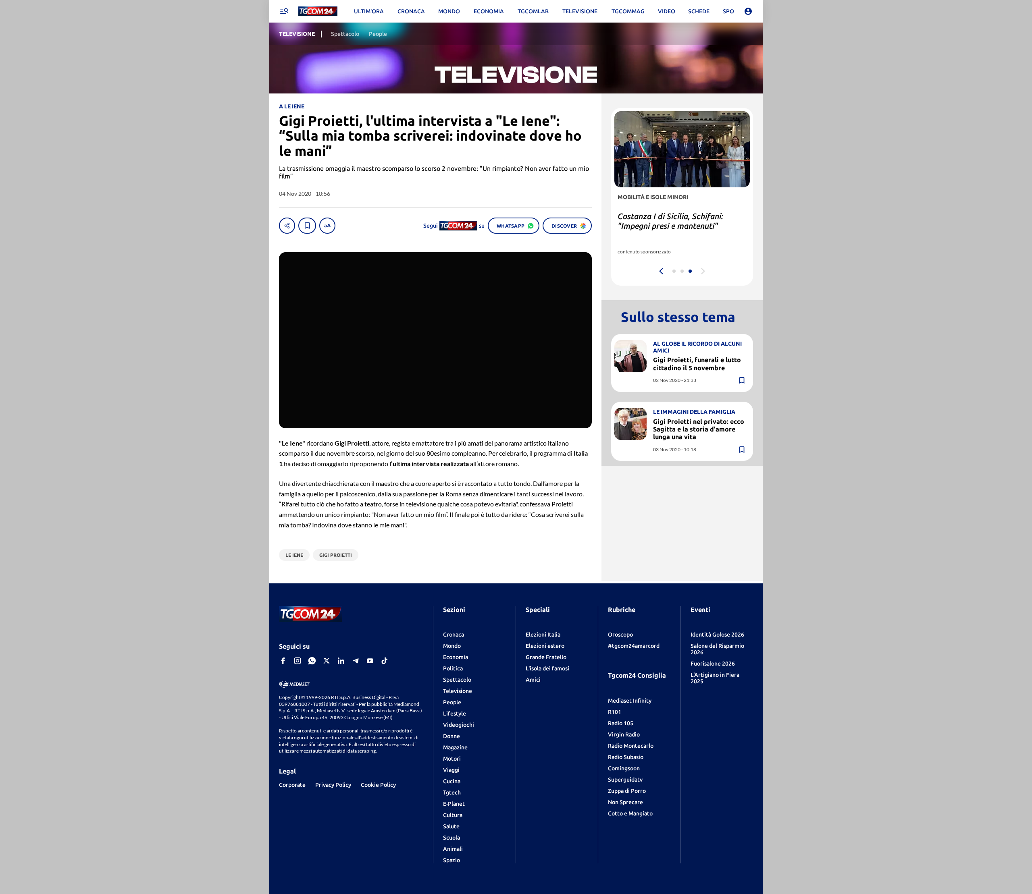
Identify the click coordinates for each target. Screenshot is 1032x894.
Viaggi (451, 770)
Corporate (292, 785)
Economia (455, 657)
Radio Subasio (625, 757)
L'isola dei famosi (547, 668)
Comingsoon (624, 768)
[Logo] (317, 11)
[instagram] (297, 661)
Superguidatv (625, 779)
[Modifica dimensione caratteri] (327, 226)
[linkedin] (341, 661)
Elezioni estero (545, 646)
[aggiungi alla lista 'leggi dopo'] (307, 226)
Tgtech (452, 792)
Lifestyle (454, 713)
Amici (533, 679)
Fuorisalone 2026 (713, 663)
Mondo (452, 646)
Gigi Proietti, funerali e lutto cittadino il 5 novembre (697, 363)
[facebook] (283, 661)
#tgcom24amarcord (634, 646)
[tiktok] (385, 661)
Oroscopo (620, 634)
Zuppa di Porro (627, 791)
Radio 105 (620, 723)
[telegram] (356, 661)
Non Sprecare (625, 802)
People (452, 702)
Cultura (452, 815)
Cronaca (453, 634)
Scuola (451, 837)
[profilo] (748, 11)
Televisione (457, 691)
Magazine (455, 747)
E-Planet (454, 804)
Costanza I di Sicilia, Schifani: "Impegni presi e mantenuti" (670, 221)
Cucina (451, 781)
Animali (453, 849)
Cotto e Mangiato (630, 813)
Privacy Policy (333, 785)
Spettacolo (457, 679)
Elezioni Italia (543, 634)
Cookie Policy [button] (378, 785)
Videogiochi (458, 725)
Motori (452, 758)
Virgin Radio (624, 734)
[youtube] (370, 661)
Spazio (451, 860)
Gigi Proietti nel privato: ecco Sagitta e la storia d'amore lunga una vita (698, 428)
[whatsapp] (312, 661)
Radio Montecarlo (630, 746)
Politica (453, 668)
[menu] (283, 11)
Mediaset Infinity (629, 700)
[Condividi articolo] (287, 226)
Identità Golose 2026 (717, 634)
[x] (326, 661)
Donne (451, 736)
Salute (451, 826)
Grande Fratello (546, 657)
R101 (614, 712)
